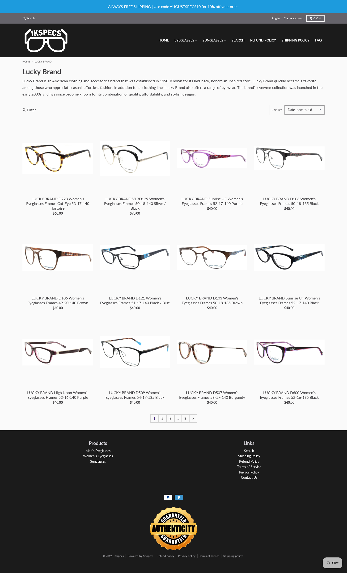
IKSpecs (119, 556)
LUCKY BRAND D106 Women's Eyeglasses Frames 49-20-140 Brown (57, 300)
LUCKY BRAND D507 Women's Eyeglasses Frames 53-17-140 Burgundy (212, 394)
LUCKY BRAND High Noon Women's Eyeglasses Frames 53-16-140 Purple (57, 394)
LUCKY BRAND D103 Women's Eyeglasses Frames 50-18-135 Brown (212, 300)
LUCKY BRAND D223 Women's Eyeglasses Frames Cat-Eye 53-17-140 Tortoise (57, 203)
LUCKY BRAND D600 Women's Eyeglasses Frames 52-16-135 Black (289, 394)
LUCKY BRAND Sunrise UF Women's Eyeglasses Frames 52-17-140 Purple (212, 201)
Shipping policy (233, 556)
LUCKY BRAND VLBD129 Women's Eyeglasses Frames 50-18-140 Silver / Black (135, 203)
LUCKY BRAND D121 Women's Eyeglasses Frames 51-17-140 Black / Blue (135, 300)
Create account (293, 18)
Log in (276, 18)
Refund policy (165, 556)
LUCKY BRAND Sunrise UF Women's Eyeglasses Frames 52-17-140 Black (289, 300)
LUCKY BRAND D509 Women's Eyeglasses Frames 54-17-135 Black (135, 394)
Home (26, 61)
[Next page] (193, 418)
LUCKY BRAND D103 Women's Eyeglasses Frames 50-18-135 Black (289, 201)
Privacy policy (186, 556)
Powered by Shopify (140, 556)
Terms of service (209, 556)
